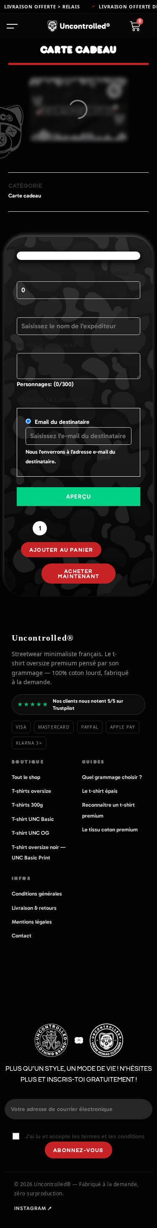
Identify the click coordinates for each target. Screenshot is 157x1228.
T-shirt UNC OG (30, 833)
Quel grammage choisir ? (112, 777)
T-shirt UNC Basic (33, 819)
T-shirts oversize (31, 791)
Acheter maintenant (78, 573)
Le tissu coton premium (110, 829)
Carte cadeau (24, 195)
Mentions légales (32, 922)
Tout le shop (26, 777)
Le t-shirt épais (100, 791)
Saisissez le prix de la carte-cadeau (72, 273)
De (20, 309)
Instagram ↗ (33, 1208)
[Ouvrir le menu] (16, 26)
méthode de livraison (51, 399)
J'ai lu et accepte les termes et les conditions (84, 1136)
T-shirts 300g (27, 805)
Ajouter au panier (61, 550)
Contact (21, 935)
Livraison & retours (34, 908)
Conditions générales (37, 893)
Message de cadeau (46, 345)
